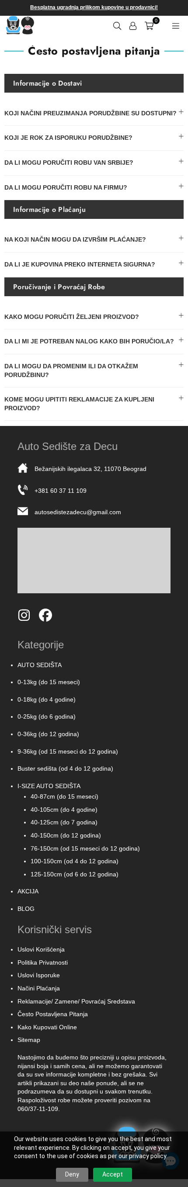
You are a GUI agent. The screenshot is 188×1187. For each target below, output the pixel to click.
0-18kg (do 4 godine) (46, 699)
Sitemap (28, 1039)
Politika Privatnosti (42, 962)
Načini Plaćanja (38, 988)
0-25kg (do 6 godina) (46, 716)
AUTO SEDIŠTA (39, 664)
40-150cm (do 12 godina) (66, 835)
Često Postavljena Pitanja (52, 1014)
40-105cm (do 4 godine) (64, 809)
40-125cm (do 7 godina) (64, 822)
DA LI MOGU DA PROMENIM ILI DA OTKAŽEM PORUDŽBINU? (71, 370)
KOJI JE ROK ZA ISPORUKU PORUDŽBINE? (68, 137)
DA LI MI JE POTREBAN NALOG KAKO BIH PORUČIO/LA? (89, 341)
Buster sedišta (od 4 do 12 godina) (65, 768)
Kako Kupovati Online (47, 1027)
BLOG (26, 908)
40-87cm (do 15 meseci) (64, 796)
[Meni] (176, 24)
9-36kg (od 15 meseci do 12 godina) (67, 751)
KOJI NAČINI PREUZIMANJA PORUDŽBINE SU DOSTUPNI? (90, 113)
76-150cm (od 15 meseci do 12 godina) (85, 848)
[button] (149, 25)
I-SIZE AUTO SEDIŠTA (48, 785)
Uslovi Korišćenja (41, 949)
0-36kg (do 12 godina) (48, 733)
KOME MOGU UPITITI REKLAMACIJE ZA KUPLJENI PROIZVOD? (79, 404)
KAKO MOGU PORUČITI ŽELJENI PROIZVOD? (71, 316)
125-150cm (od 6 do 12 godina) (74, 874)
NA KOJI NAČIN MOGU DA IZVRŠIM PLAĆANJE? (75, 239)
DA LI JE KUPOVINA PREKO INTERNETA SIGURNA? (79, 264)
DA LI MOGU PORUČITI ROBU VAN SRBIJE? (68, 162)
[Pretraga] (117, 25)
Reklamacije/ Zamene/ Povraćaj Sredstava (76, 1001)
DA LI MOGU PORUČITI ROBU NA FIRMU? (65, 187)
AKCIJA (27, 891)
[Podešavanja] (133, 25)
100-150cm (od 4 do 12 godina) (74, 861)
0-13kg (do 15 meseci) (48, 681)
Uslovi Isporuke (38, 975)
